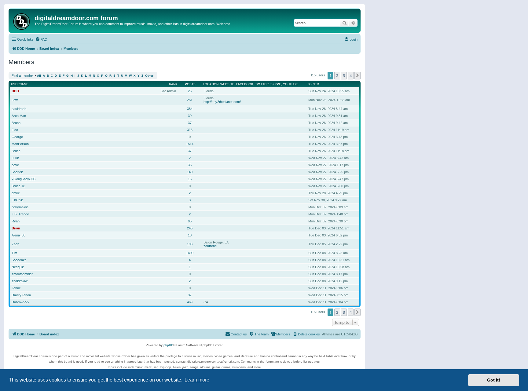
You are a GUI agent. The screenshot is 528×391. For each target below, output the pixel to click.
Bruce (16, 151)
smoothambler (22, 274)
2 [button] (337, 75)
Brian (16, 228)
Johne (16, 288)
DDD (15, 91)
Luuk (15, 158)
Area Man (19, 116)
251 (190, 100)
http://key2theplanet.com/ (222, 102)
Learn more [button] (197, 379)
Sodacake (19, 260)
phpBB (168, 345)
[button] (357, 75)
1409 (189, 253)
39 (190, 116)
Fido (15, 130)
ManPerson (20, 144)
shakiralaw (20, 281)
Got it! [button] (493, 380)
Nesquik (18, 267)
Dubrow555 (20, 302)
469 (190, 302)
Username (19, 84)
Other (149, 75)
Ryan (16, 221)
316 (190, 130)
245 (190, 228)
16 (190, 179)
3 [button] (344, 75)
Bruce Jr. (18, 186)
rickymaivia (20, 207)
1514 (189, 144)
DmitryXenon (21, 295)
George (17, 137)
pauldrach (19, 109)
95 (190, 221)
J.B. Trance (20, 214)
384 (190, 109)
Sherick (17, 172)
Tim (14, 253)
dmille (16, 193)
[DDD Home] (22, 20)
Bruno (16, 123)
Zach (15, 244)
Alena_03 (18, 235)
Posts (190, 84)
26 (190, 91)
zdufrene (210, 246)
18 (190, 235)
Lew (15, 100)
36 (190, 165)
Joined (313, 84)
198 (190, 244)
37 (190, 123)
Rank (173, 84)
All (39, 75)
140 (190, 172)
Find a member (23, 75)
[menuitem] (41, 39)
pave (15, 165)
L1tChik (17, 200)
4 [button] (351, 75)
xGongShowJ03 (23, 179)
